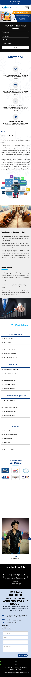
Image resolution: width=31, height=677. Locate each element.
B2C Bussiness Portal (9, 419)
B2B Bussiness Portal (9, 415)
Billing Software (8, 442)
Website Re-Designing (10, 353)
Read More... (26, 169)
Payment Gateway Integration (12, 404)
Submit (15, 47)
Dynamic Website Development (12, 350)
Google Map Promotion (10, 373)
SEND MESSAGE (23, 651)
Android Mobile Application (11, 407)
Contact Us (23, 663)
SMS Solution (7, 431)
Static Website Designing (10, 346)
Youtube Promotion (9, 384)
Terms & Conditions (15, 665)
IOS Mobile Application (10, 411)
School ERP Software (9, 446)
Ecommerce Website (9, 400)
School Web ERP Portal (10, 450)
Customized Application (10, 434)
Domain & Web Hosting (10, 357)
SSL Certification (8, 338)
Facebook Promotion (9, 388)
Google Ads (7, 377)
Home (5, 663)
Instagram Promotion (10, 380)
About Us (11, 663)
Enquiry (17, 663)
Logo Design (7, 342)
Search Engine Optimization (11, 369)
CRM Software (8, 438)
